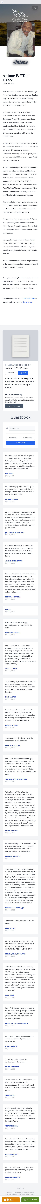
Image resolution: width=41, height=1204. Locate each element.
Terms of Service (26, 1194)
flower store (27, 302)
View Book (10, 373)
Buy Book (22, 373)
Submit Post (20, 443)
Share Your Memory (14, 406)
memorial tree (29, 298)
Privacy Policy (14, 1194)
